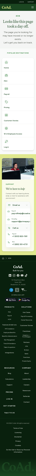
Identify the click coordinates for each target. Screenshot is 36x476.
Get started (9, 406)
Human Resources (26, 320)
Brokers (26, 350)
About (26, 373)
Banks (26, 354)
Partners (27, 342)
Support (9, 385)
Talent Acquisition (9, 347)
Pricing (9, 392)
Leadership (26, 379)
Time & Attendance (9, 343)
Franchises (26, 357)
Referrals (26, 396)
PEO (9, 312)
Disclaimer (18, 437)
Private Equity (26, 361)
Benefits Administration (9, 336)
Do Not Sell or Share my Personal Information (18, 451)
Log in (9, 399)
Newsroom (26, 390)
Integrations (9, 353)
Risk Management (9, 340)
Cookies (18, 445)
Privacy (18, 441)
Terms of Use (18, 428)
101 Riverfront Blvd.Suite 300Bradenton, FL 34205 (18, 282)
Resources (9, 368)
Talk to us (9, 413)
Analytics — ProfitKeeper (26, 336)
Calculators (9, 379)
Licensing (18, 432)
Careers (26, 385)
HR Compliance (9, 329)
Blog (9, 373)
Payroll (9, 316)
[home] (6, 7)
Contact (27, 402)
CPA (26, 346)
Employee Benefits (9, 332)
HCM (9, 319)
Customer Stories (26, 325)
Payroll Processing (26, 316)
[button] (32, 7)
